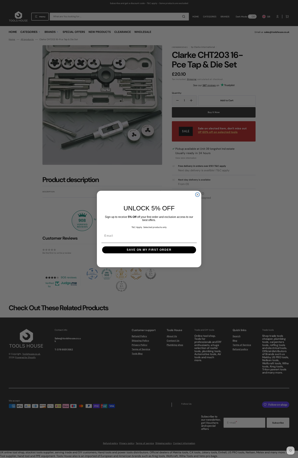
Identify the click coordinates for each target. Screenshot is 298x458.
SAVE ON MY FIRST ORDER (149, 249)
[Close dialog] (197, 194)
